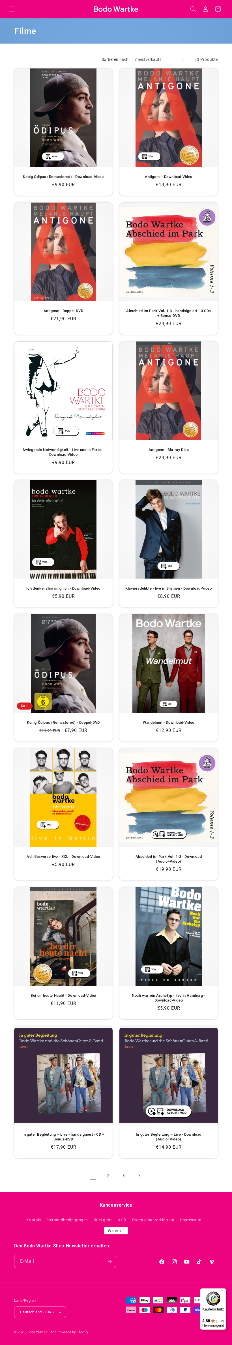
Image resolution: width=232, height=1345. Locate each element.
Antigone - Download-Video (168, 177)
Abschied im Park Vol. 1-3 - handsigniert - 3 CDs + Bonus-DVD (168, 313)
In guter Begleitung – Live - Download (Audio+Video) (168, 1136)
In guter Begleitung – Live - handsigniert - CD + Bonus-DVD (63, 1136)
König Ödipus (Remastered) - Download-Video (63, 177)
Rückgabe (103, 1220)
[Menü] (223, 1291)
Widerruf (116, 1230)
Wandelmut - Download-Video (168, 722)
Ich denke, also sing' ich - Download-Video (63, 588)
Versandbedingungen (67, 1220)
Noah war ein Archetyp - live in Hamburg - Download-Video (168, 997)
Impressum (190, 1220)
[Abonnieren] (109, 1261)
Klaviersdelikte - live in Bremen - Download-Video (168, 588)
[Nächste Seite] (139, 1176)
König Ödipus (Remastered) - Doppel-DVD (63, 722)
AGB (122, 1220)
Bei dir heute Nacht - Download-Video (63, 995)
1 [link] (93, 1175)
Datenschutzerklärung (153, 1220)
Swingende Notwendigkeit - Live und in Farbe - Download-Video (63, 452)
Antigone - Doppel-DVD (63, 311)
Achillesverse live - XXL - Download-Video (63, 856)
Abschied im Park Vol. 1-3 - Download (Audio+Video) (169, 858)
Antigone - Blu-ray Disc (169, 450)
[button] (12, 9)
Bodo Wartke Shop (42, 1332)
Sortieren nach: (116, 59)
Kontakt (34, 1220)
